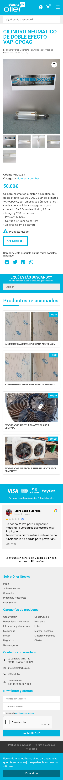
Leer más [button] (11, 543)
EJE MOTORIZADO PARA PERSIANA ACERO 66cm (30, 344)
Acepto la (20, 713)
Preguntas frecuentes (14, 597)
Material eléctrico (43, 631)
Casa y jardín (10, 616)
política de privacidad (24, 713)
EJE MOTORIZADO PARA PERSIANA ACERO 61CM (30, 384)
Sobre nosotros (11, 588)
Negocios (8, 640)
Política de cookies (45, 745)
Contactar (8, 593)
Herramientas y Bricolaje (16, 621)
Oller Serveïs (10, 602)
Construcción (41, 616)
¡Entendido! (31, 773)
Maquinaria (9, 631)
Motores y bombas (19, 50)
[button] (54, 65)
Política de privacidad (19, 745)
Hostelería (39, 621)
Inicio (6, 50)
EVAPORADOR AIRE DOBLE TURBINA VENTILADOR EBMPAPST (31, 470)
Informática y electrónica (16, 626)
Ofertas (38, 640)
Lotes (37, 626)
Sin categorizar (11, 645)
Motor (6, 635)
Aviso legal (31, 748)
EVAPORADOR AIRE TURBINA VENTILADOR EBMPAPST (27, 426)
